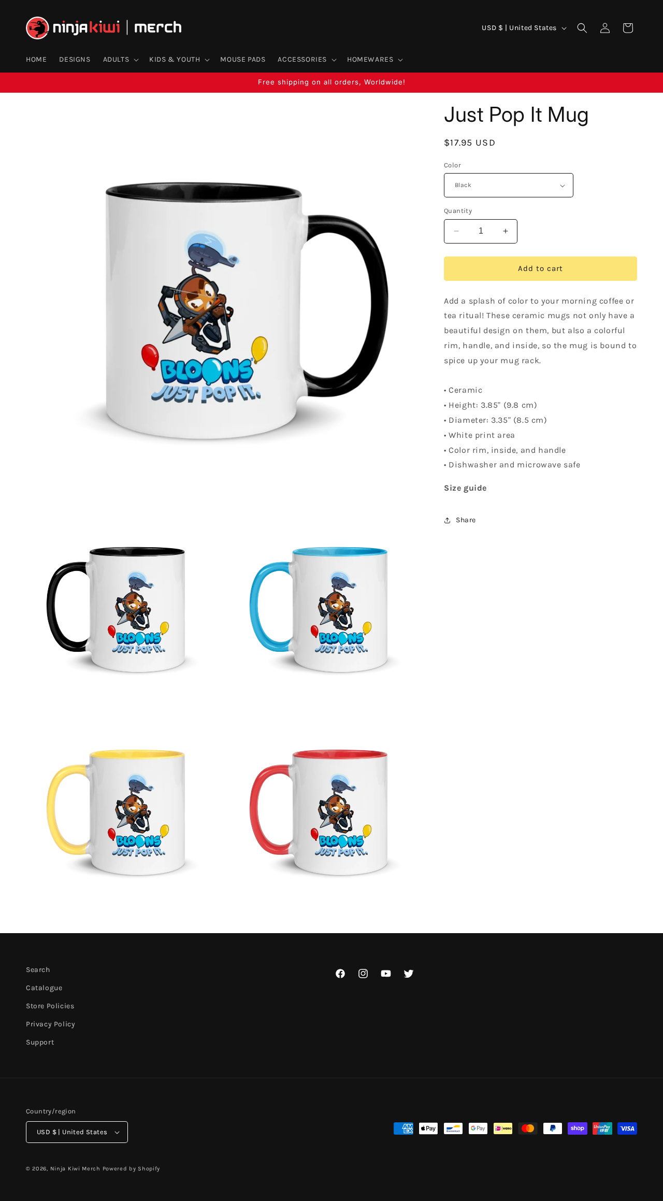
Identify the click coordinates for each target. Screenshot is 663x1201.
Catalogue (44, 987)
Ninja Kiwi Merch (75, 1168)
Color (452, 165)
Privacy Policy (50, 1024)
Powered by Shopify (132, 1168)
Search (38, 969)
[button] (120, 59)
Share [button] (466, 520)
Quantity (458, 211)
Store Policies (50, 1006)
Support (40, 1042)
